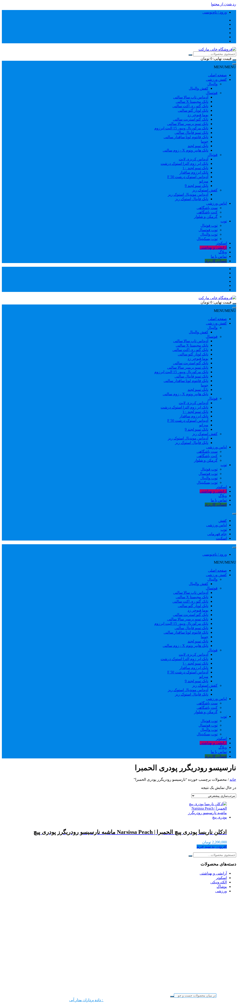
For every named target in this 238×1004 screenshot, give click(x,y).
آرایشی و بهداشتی (213, 248)
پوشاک (222, 887)
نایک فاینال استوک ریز (191, 199)
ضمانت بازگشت (214, 992)
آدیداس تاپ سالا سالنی (190, 97)
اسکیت (221, 538)
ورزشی (221, 891)
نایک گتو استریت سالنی (190, 119)
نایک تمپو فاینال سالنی (191, 133)
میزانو (203, 181)
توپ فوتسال (208, 230)
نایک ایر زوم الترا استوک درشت (184, 164)
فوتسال (212, 93)
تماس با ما (219, 256)
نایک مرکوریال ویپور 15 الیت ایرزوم (181, 128)
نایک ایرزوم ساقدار (193, 172)
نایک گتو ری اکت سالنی (190, 106)
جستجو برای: (226, 995)
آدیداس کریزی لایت (193, 159)
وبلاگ (222, 252)
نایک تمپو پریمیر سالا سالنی (187, 124)
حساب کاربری (216, 261)
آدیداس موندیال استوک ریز (188, 194)
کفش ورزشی (216, 79)
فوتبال (213, 155)
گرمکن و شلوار (206, 217)
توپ (224, 221)
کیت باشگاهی (207, 212)
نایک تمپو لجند (198, 146)
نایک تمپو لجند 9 (196, 186)
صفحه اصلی (217, 75)
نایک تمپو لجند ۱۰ (195, 168)
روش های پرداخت (213, 983)
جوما (204, 141)
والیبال (212, 84)
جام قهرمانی (217, 534)
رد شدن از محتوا (223, 4)
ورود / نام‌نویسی (214, 12)
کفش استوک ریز (205, 190)
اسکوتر (221, 243)
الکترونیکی (218, 882)
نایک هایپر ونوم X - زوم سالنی (185, 150)
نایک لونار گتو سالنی (193, 110)
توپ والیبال (209, 234)
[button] (225, 67)
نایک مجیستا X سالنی (192, 102)
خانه (233, 779)
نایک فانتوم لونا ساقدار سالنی (186, 137)
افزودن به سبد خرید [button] (212, 846)
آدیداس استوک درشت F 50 (187, 177)
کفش (222, 521)
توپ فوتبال (209, 225)
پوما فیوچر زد (198, 115)
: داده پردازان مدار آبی (86, 1000)
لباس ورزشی (216, 203)
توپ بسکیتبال (207, 239)
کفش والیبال (198, 88)
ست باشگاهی (207, 208)
